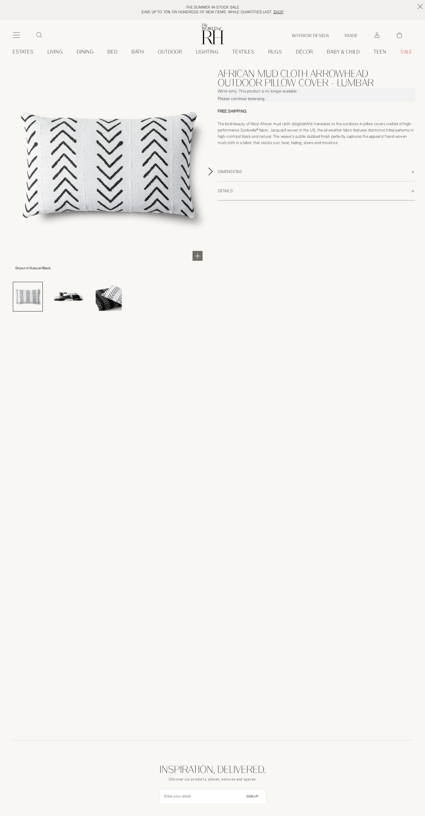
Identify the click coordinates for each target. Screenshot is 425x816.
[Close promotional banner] (420, 6)
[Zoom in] (198, 256)
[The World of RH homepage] (213, 33)
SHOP (278, 12)
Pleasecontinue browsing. (242, 99)
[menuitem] (23, 52)
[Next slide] (218, 171)
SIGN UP (252, 796)
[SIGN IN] (377, 35)
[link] (343, 52)
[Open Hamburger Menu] (16, 35)
